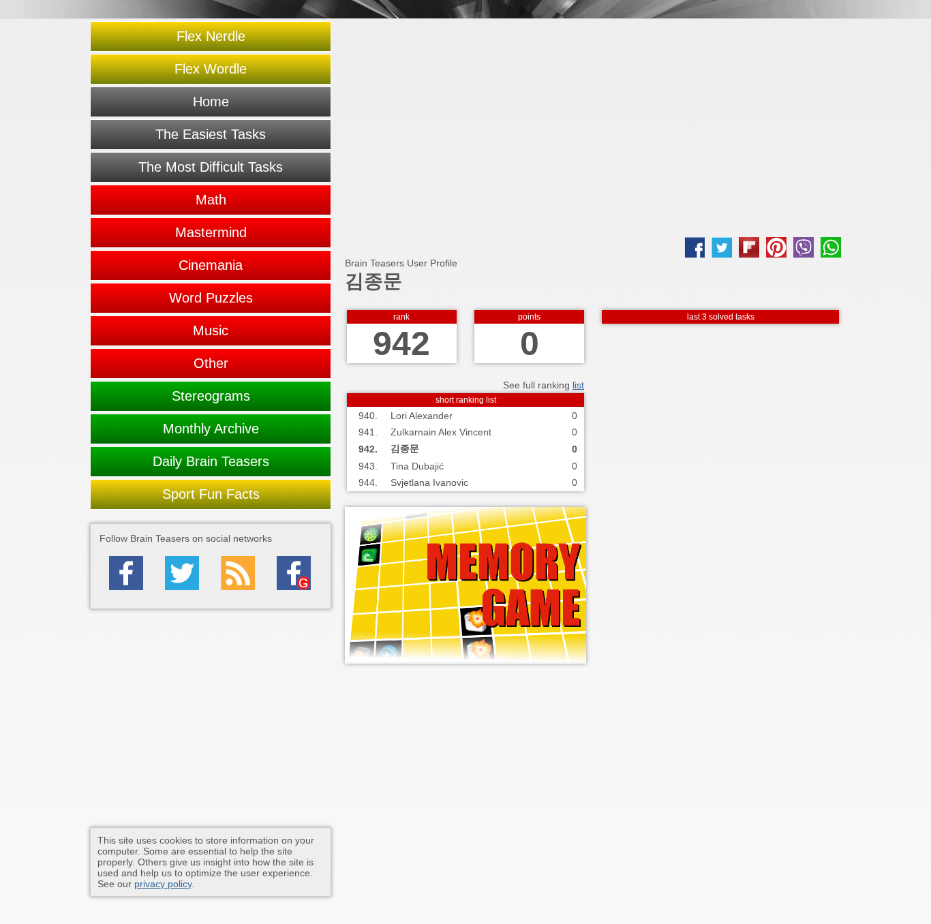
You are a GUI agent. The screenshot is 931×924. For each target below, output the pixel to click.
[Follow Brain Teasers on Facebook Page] (126, 573)
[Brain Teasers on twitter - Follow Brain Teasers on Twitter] (182, 573)
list (578, 385)
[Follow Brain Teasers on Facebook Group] (293, 573)
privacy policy (163, 883)
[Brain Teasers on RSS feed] (237, 573)
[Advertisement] (593, 128)
